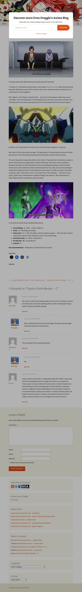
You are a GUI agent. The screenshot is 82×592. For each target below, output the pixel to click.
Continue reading (41, 34)
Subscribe (63, 28)
